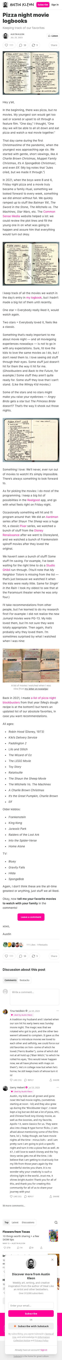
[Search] (56, 1222)
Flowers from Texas (16, 1231)
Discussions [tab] (28, 1222)
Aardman (52, 517)
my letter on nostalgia (36, 688)
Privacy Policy (41, 1340)
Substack (18, 1356)
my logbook (34, 297)
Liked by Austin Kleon (23, 1015)
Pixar (23, 526)
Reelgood (33, 500)
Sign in (55, 4)
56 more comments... (14, 1205)
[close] (52, 1259)
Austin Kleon (17, 34)
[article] (31, 1240)
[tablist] (17, 980)
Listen (54, 35)
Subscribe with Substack (33, 1326)
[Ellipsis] (57, 1010)
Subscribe (43, 4)
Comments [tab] (10, 980)
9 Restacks (42, 944)
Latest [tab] (15, 1222)
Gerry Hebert (17, 1087)
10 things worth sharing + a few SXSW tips (21, 1237)
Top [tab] (6, 1222)
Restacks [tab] (24, 980)
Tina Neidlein (17, 1010)
